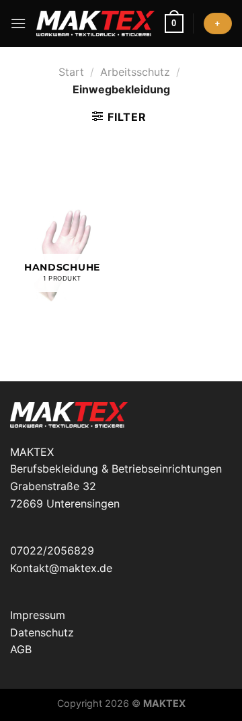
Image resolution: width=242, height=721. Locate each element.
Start (71, 72)
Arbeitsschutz (135, 72)
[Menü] (18, 23)
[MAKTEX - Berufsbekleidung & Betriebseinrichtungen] (95, 23)
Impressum (37, 615)
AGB (21, 649)
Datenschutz (42, 632)
